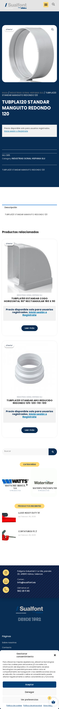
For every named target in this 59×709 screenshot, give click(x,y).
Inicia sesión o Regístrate (16, 131)
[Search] (53, 451)
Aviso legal (48, 705)
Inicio (5, 92)
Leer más (29, 328)
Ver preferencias (29, 699)
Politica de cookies (14, 705)
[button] (55, 655)
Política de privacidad (32, 705)
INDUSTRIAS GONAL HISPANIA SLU (26, 92)
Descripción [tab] (11, 207)
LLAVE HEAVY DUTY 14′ (29, 512)
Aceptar (29, 684)
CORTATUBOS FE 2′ (27, 531)
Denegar (29, 692)
